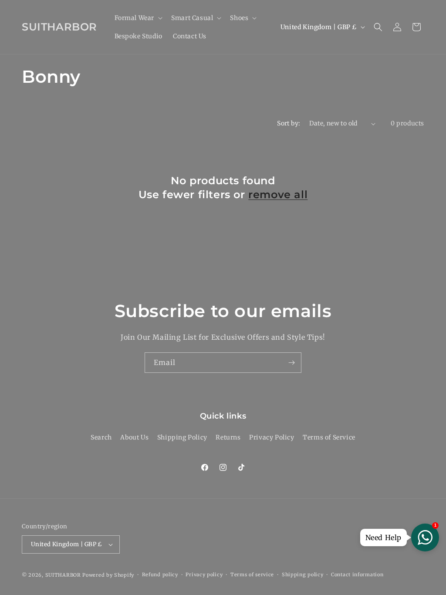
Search (101, 437)
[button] (137, 18)
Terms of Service (329, 437)
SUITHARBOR (63, 575)
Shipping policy (303, 574)
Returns (228, 437)
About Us (134, 437)
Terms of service (252, 574)
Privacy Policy (271, 437)
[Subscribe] (291, 362)
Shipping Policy (182, 437)
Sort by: (288, 123)
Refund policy (160, 574)
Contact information (357, 574)
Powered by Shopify (108, 575)
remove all (277, 194)
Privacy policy (204, 574)
